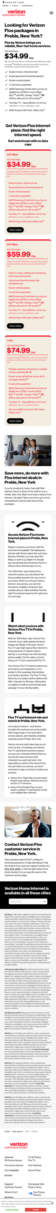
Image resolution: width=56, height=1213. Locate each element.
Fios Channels (35, 1165)
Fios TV (31, 1160)
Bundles (8, 1175)
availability (17, 1131)
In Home (15, 6)
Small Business (27, 6)
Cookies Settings (12, 1209)
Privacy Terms (35, 1187)
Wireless (5, 6)
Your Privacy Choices (39, 1193)
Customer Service (13, 1187)
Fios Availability (12, 1170)
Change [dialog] (21, 2)
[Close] (52, 1203)
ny (27, 1131)
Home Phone (34, 1170)
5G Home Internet (13, 1160)
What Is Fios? (11, 1192)
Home (7, 1131)
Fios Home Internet (14, 1165)
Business (9, 1197)
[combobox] (25, 901)
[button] (44, 902)
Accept (36, 1209)
